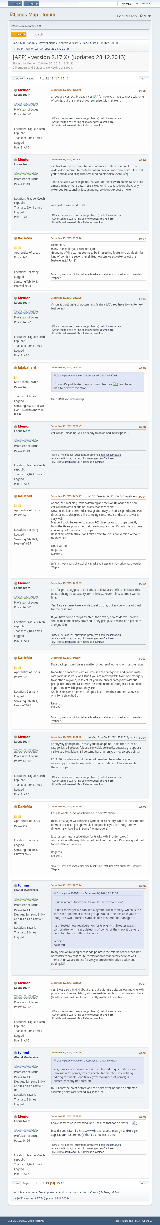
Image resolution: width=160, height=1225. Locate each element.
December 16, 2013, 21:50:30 (66, 806)
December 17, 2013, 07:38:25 (66, 1116)
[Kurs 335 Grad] (16, 267)
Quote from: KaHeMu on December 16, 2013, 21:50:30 (87, 893)
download (70, 125)
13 (51, 78)
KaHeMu (25, 238)
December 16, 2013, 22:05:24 (66, 885)
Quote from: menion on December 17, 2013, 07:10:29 (87, 1060)
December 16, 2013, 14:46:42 (66, 736)
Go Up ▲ (147, 1220)
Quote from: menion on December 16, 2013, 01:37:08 (87, 375)
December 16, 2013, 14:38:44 (66, 657)
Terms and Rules (131, 1220)
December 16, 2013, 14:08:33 (66, 583)
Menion (24, 90)
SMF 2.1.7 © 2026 (17, 1221)
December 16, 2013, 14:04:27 (66, 496)
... (43, 78)
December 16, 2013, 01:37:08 (66, 297)
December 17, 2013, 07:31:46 (66, 1052)
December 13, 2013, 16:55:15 (66, 89)
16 (67, 78)
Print (144, 78)
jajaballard (27, 367)
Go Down (18, 78)
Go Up (15, 1183)
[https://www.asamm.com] (16, 124)
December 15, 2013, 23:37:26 (66, 238)
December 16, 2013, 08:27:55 (66, 367)
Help (116, 1220)
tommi (23, 885)
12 (47, 78)
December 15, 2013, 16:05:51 (66, 159)
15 (62, 78)
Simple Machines (36, 1221)
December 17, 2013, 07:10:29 (66, 982)
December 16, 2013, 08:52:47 (66, 426)
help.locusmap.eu (110, 118)
